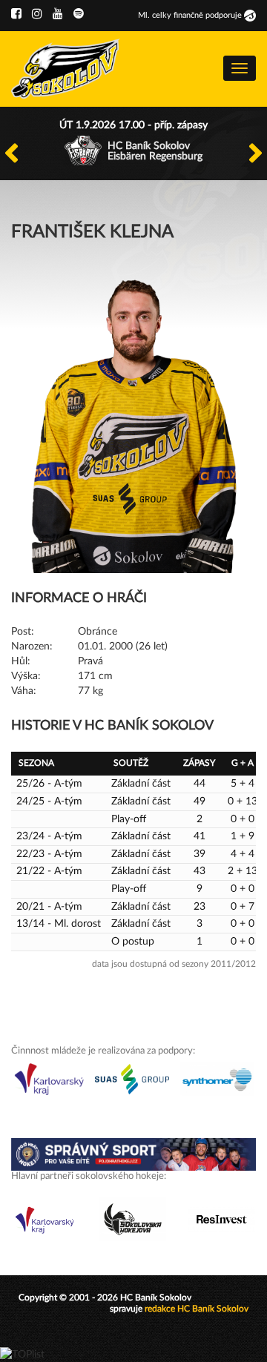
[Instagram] (37, 14)
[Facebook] (16, 14)
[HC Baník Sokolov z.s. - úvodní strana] (65, 69)
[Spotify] (78, 14)
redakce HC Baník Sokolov (196, 1308)
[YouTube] (58, 14)
